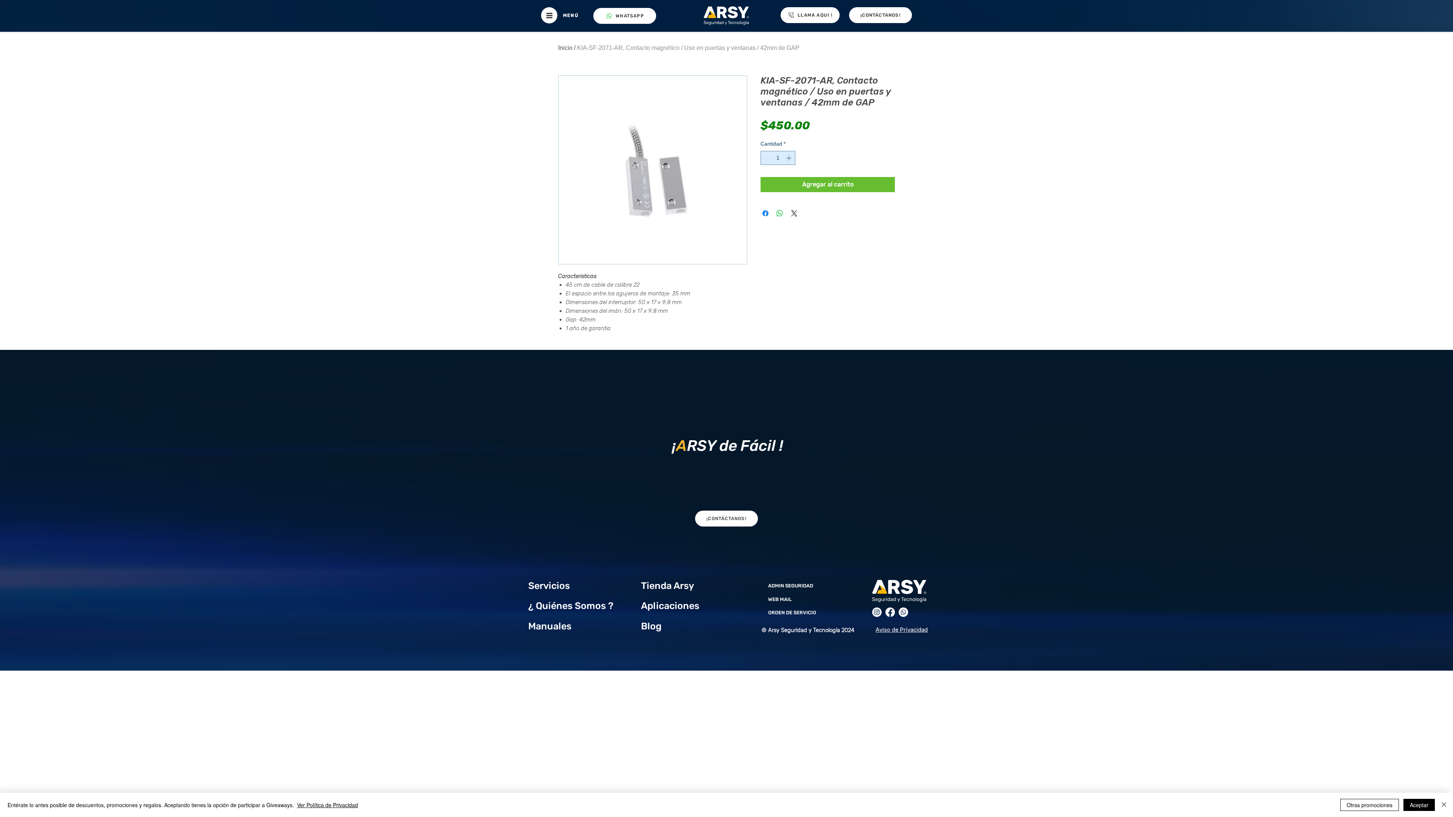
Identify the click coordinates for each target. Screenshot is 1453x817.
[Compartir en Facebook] (765, 213)
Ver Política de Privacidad (327, 805)
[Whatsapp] (903, 612)
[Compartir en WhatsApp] (779, 213)
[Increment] (789, 158)
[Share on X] (794, 213)
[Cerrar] (1443, 805)
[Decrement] (766, 158)
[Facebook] (890, 612)
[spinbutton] (778, 158)
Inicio (565, 48)
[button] (549, 15)
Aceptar (1419, 805)
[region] (726, 443)
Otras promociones (1369, 805)
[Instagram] (877, 612)
